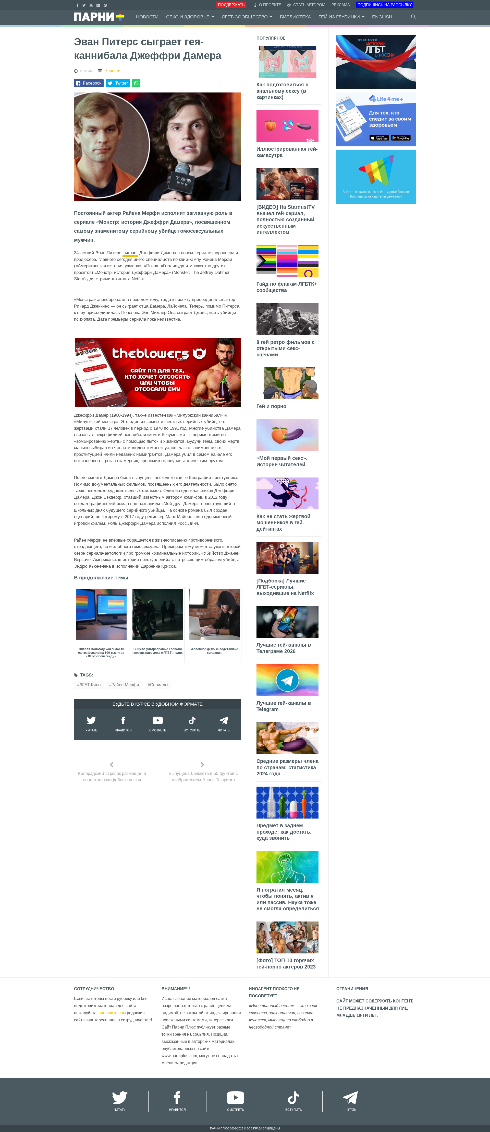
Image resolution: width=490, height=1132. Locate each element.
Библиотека (295, 16)
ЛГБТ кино (90, 684)
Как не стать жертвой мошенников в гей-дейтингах (283, 523)
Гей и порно (271, 406)
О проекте (270, 5)
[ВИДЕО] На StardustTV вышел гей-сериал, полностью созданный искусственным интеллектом (285, 219)
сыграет (130, 252)
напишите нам (112, 1013)
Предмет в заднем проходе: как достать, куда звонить (284, 832)
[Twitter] (84, 5)
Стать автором (308, 5)
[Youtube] (92, 5)
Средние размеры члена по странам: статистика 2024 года (287, 767)
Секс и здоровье (188, 16)
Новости (147, 16)
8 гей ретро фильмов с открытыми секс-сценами (285, 348)
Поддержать (231, 5)
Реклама (341, 5)
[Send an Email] (98, 5)
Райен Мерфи (125, 684)
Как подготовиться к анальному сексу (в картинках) (282, 91)
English (382, 16)
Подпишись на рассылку (385, 5)
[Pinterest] (106, 5)
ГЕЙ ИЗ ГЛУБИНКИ (339, 16)
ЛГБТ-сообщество (245, 16)
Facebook (92, 83)
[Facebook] (78, 5)
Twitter (121, 83)
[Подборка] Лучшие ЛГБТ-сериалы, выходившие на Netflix (285, 587)
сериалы (159, 684)
